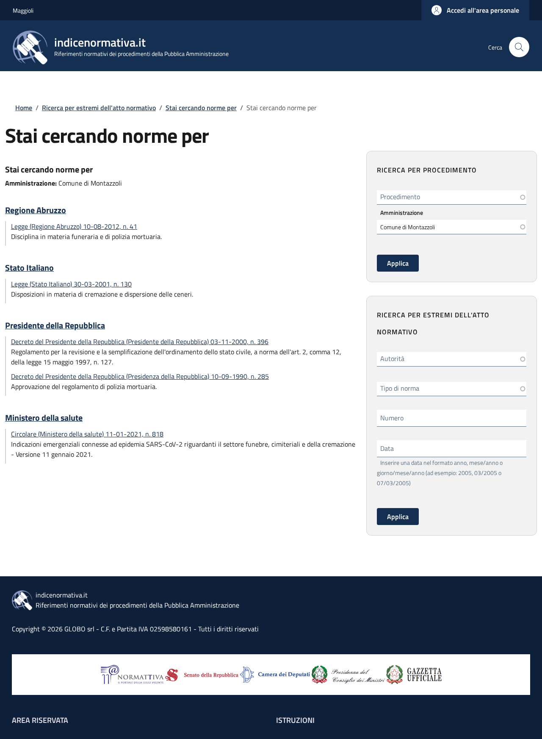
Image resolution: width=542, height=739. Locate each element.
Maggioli (23, 10)
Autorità (392, 358)
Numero (392, 418)
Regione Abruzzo (35, 210)
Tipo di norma (399, 388)
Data (387, 448)
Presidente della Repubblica (55, 325)
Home (23, 108)
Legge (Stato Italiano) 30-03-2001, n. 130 (71, 284)
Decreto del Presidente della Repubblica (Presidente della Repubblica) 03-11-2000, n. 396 (139, 341)
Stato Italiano (29, 267)
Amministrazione (401, 212)
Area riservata (40, 720)
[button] (475, 10)
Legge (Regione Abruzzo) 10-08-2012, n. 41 (74, 226)
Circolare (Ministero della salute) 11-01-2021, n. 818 (87, 434)
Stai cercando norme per (201, 108)
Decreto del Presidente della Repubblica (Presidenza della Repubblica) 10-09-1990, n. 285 (140, 376)
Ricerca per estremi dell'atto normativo (99, 108)
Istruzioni (295, 720)
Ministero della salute (44, 417)
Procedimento (400, 197)
